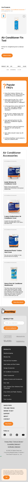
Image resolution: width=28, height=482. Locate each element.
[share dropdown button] (24, 16)
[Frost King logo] (8, 311)
